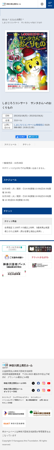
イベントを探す (16, 19)
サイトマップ (6, 397)
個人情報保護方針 (31, 400)
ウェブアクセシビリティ (21, 397)
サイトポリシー (36, 397)
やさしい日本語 (7, 403)
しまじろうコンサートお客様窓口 (29, 125)
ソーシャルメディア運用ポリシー (13, 400)
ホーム (4, 19)
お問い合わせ (44, 400)
